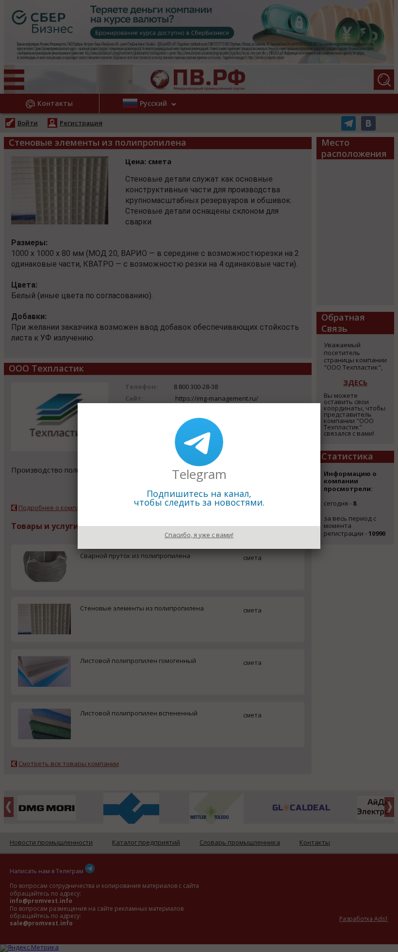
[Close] (320, 403)
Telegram (199, 474)
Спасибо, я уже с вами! (199, 534)
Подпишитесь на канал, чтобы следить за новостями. (199, 498)
